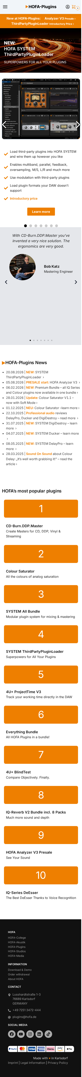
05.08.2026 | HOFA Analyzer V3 (42, 382)
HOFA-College (17, 937)
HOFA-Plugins (16, 946)
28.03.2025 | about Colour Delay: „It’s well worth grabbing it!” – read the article (39, 459)
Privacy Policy (58, 1063)
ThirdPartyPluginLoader (42, 24)
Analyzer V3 (60, 18)
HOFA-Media (16, 955)
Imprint (13, 1063)
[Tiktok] (48, 1034)
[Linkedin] (39, 1034)
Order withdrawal (19, 974)
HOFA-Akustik (16, 942)
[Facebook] (12, 1034)
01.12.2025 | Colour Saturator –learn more (41, 408)
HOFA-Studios (17, 951)
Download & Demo (20, 969)
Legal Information (32, 1063)
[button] (74, 7)
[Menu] (9, 7)
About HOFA (15, 979)
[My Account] (67, 7)
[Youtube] (21, 1034)
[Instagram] (30, 1034)
